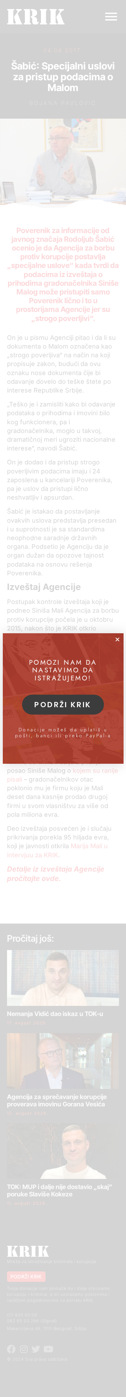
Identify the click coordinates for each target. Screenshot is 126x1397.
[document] (63, 698)
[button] (117, 639)
